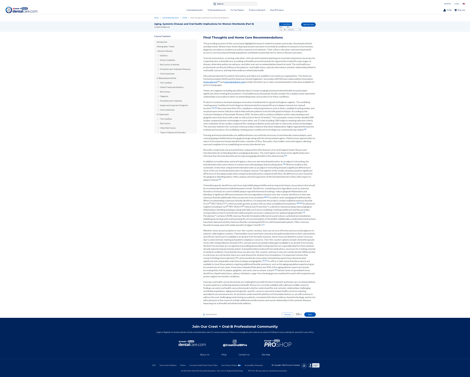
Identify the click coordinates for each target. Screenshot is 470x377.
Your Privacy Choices (229, 365)
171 (263, 224)
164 (285, 155)
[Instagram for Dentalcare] (235, 343)
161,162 (214, 108)
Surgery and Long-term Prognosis (174, 105)
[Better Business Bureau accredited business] (313, 365)
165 (284, 164)
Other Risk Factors (168, 128)
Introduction (162, 42)
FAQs (223, 355)
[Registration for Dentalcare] (192, 343)
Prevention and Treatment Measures (175, 69)
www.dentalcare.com (234, 82)
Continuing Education (194, 10)
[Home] (21, 10)
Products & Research (257, 10)
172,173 (264, 260)
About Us (204, 355)
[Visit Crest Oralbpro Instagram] (305, 365)
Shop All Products (277, 10)
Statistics (164, 55)
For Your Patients (237, 10)
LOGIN (456, 4)
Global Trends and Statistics (172, 87)
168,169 (299, 203)
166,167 (266, 197)
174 (275, 270)
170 (304, 212)
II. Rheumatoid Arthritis (166, 78)
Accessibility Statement (254, 365)
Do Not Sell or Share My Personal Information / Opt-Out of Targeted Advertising (212, 371)
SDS (154, 365)
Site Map (266, 355)
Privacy (183, 365)
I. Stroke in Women (164, 51)
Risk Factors (165, 91)
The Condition (166, 82)
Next (310, 314)
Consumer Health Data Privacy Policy (203, 365)
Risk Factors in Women (169, 64)
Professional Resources (217, 10)
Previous (287, 314)
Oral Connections (167, 73)
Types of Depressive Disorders (173, 132)
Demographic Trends (165, 46)
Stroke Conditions (167, 60)
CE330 (184, 18)
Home (156, 18)
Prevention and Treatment (171, 101)
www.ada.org (210, 82)
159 (218, 81)
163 (305, 129)
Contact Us (244, 355)
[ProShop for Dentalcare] (277, 343)
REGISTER (447, 4)
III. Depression (163, 114)
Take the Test (308, 24)
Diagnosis (164, 96)
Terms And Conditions (167, 365)
